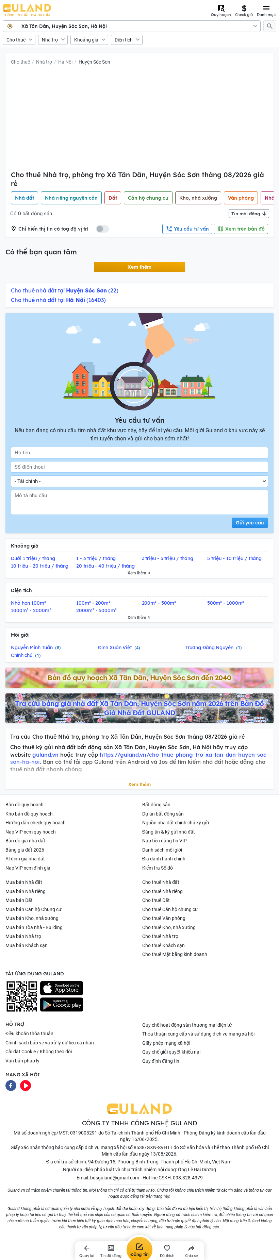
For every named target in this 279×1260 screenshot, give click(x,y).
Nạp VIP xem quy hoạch (30, 832)
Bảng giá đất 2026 (24, 850)
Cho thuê (16, 40)
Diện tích (124, 40)
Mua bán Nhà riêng (25, 891)
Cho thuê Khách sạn (163, 945)
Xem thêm (139, 267)
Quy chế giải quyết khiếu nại (171, 1052)
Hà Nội (65, 62)
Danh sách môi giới (162, 850)
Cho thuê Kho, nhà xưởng (169, 927)
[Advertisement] (139, 119)
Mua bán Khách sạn (26, 945)
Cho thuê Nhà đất (160, 882)
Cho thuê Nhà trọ (160, 936)
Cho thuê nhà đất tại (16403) (58, 300)
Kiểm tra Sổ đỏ (157, 868)
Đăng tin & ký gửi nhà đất (168, 832)
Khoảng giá (86, 40)
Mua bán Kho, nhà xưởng (32, 918)
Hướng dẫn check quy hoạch (35, 822)
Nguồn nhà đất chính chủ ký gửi (175, 822)
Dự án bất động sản (163, 814)
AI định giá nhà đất (25, 858)
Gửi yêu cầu (250, 523)
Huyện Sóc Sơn (94, 62)
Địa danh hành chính (163, 858)
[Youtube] (25, 1085)
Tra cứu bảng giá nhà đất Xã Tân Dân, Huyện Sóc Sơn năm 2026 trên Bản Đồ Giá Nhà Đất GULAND (139, 708)
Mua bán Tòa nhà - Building (34, 927)
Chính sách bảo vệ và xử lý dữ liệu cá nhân (49, 1042)
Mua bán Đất (19, 900)
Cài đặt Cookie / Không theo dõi (38, 1051)
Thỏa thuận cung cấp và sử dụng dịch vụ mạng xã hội (198, 1034)
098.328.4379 (188, 1177)
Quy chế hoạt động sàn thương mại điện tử (187, 1025)
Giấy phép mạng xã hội (166, 1043)
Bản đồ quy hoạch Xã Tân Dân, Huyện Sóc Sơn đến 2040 (139, 677)
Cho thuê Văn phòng (163, 918)
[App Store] (61, 988)
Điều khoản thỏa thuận (29, 1033)
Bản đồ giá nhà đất (25, 840)
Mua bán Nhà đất (23, 882)
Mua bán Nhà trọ (23, 936)
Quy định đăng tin (160, 1061)
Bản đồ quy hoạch (24, 804)
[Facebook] (10, 1085)
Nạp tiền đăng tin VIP (164, 840)
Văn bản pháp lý (22, 1060)
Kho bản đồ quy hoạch (29, 814)
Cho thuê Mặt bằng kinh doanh (174, 954)
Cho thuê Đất (156, 900)
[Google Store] (61, 1004)
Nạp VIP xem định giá (27, 868)
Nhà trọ (50, 40)
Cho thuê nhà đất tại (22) (64, 290)
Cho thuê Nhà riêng (162, 891)
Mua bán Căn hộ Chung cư (33, 909)
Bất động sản (156, 804)
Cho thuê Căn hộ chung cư (170, 909)
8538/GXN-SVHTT (153, 1147)
